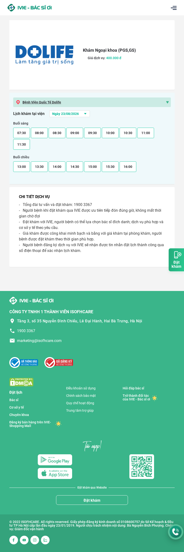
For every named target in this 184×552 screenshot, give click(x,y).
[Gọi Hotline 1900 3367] (175, 532)
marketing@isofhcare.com (39, 340)
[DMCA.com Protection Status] (21, 382)
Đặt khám (92, 500)
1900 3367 (26, 331)
